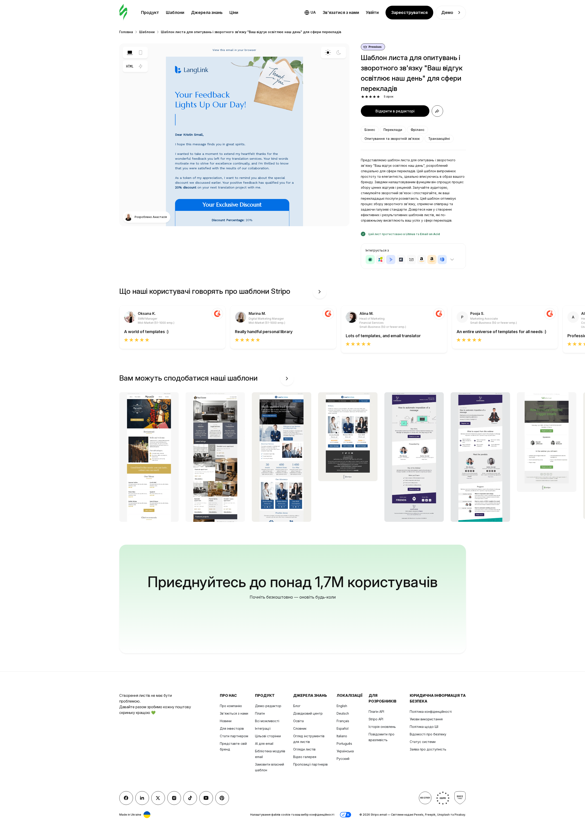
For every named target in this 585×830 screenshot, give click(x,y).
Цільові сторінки (268, 736)
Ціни (233, 12)
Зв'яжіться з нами (234, 713)
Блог (296, 706)
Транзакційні (439, 139)
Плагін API (376, 711)
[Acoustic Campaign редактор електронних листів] (370, 259)
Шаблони (175, 12)
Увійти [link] (372, 12)
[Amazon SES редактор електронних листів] (431, 259)
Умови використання (426, 719)
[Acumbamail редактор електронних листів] (411, 259)
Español (342, 728)
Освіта (298, 721)
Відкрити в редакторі (395, 111)
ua (313, 12)
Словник (299, 728)
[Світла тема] (328, 52)
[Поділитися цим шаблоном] (437, 111)
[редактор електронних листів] (123, 12)
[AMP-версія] (140, 66)
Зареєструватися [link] (409, 12)
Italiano (342, 736)
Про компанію (231, 706)
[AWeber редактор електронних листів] (442, 259)
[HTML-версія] (130, 66)
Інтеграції (263, 728)
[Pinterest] (222, 798)
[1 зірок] (363, 96)
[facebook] (126, 798)
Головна (126, 32)
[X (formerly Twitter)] (158, 798)
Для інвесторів (232, 728)
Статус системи (423, 742)
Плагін (260, 713)
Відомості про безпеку (428, 734)
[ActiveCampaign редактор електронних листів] (390, 259)
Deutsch (343, 713)
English (342, 706)
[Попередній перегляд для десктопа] (130, 52)
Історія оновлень (382, 727)
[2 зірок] (367, 96)
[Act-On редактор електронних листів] (380, 259)
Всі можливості (267, 721)
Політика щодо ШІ (424, 727)
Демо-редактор (268, 706)
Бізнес (369, 130)
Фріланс (417, 130)
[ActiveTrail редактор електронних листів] (401, 259)
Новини (225, 721)
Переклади (392, 130)
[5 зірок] (378, 96)
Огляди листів (304, 749)
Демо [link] (447, 12)
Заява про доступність (428, 749)
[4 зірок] (374, 96)
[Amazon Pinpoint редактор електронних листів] (421, 259)
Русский (343, 759)
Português (344, 743)
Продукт (150, 12)
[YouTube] (206, 798)
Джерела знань (207, 12)
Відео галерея (304, 757)
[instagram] (174, 798)
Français (343, 721)
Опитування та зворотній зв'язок (392, 139)
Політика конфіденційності (431, 711)
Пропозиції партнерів (310, 764)
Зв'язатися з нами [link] (341, 12)
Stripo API (376, 719)
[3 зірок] (370, 96)
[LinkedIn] (142, 798)
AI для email (264, 743)
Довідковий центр (308, 713)
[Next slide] (320, 292)
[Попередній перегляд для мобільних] (140, 52)
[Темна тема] (338, 52)
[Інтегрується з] (452, 259)
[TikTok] (190, 798)
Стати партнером (234, 736)
